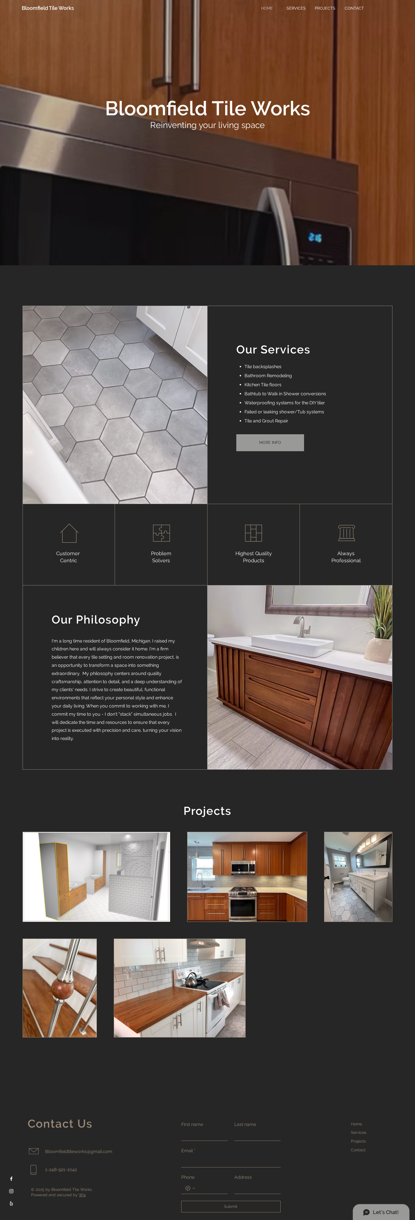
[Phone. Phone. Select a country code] (190, 1188)
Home (356, 1124)
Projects (358, 1141)
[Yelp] (11, 1203)
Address (243, 1177)
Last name (245, 1124)
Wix (82, 1195)
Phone (188, 1177)
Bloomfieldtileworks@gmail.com (78, 1151)
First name (192, 1124)
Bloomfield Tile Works (48, 8)
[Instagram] (11, 1191)
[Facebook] (11, 1179)
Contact (358, 1150)
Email (188, 1150)
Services (358, 1132)
